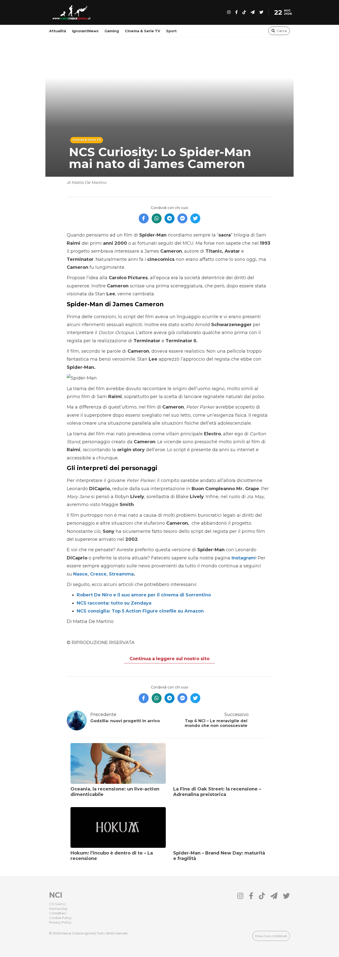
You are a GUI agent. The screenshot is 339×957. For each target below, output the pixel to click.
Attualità (57, 31)
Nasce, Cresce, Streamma (103, 574)
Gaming (111, 31)
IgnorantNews (85, 31)
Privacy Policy (60, 922)
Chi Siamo (57, 904)
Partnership (58, 909)
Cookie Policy (60, 918)
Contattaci (57, 913)
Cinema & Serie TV (142, 31)
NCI (55, 895)
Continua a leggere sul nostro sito (169, 658)
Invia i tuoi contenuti (271, 936)
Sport (171, 31)
